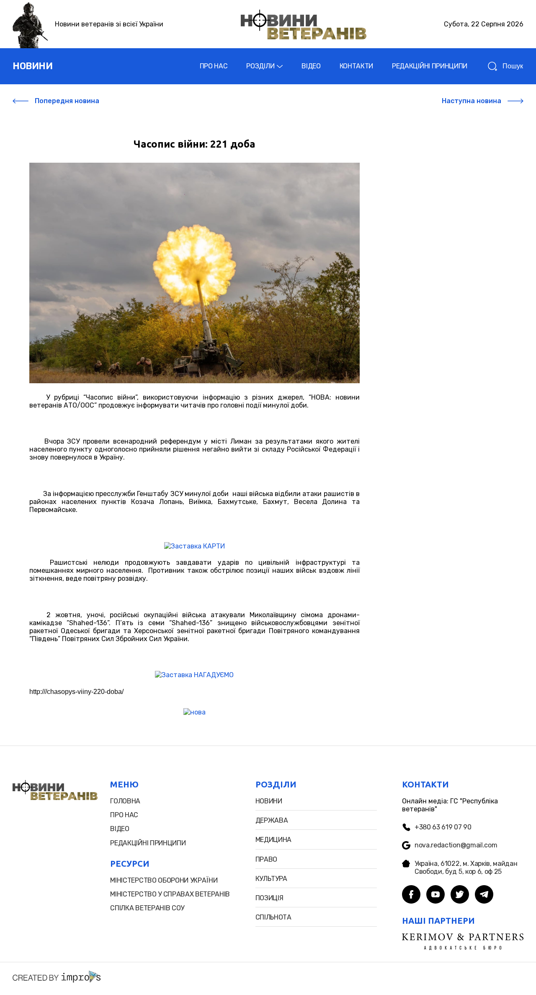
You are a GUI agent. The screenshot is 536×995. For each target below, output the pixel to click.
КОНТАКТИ (356, 66)
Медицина (273, 840)
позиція (269, 898)
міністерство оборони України (163, 880)
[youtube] (435, 895)
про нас (124, 815)
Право (266, 859)
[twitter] (460, 895)
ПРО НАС (214, 66)
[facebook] (411, 895)
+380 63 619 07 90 (443, 827)
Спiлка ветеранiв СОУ (147, 908)
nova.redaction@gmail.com (456, 845)
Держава (271, 820)
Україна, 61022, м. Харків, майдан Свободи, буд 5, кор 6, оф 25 (466, 867)
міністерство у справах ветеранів (170, 894)
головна (125, 801)
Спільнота (273, 917)
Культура (271, 879)
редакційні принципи (148, 843)
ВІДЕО (311, 66)
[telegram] (484, 895)
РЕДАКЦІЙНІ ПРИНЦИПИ (429, 66)
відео (119, 829)
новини (32, 66)
